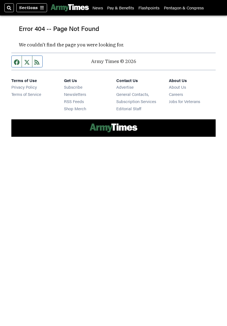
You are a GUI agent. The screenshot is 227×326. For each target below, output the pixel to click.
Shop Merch (75, 108)
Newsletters (75, 94)
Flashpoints (148, 8)
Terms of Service (26, 94)
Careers (176, 94)
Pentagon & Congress (184, 8)
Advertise (125, 87)
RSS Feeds (74, 101)
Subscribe (73, 87)
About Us (177, 87)
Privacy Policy (24, 87)
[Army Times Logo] (70, 7)
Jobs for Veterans (184, 101)
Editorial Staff (128, 108)
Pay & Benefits (120, 8)
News (97, 8)
